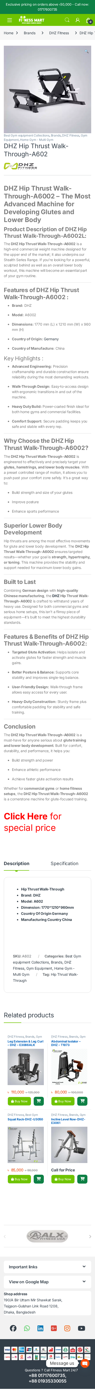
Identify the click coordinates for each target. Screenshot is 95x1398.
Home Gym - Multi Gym (36, 140)
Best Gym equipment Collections (26, 135)
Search (67, 20)
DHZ (56, 596)
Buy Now (21, 1101)
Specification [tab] (64, 863)
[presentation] (90, 1236)
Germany (51, 339)
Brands (29, 33)
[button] (86, 51)
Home (8, 33)
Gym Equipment (39, 968)
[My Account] (78, 20)
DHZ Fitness (59, 33)
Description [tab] (16, 863)
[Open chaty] (85, 1359)
